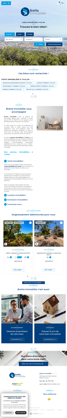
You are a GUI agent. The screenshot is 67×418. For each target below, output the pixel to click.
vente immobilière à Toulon (12, 166)
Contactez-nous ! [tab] (14, 204)
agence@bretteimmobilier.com (49, 384)
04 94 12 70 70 (46, 381)
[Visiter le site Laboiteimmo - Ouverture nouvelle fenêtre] (36, 414)
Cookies (60, 409)
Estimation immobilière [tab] (17, 200)
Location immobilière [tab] (16, 195)
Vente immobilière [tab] (15, 161)
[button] (35, 96)
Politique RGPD (51, 409)
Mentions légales (33, 409)
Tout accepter (21, 412)
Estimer (29, 34)
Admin (42, 409)
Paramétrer (8, 412)
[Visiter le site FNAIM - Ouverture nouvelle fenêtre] (49, 399)
